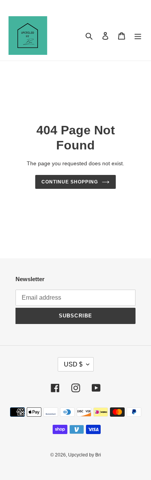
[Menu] (138, 35)
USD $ (73, 364)
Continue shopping (69, 182)
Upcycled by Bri (84, 455)
